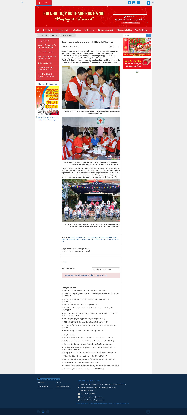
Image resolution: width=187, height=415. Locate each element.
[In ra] (115, 46)
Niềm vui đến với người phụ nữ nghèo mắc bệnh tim (82, 290)
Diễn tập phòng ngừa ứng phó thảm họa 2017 (80, 319)
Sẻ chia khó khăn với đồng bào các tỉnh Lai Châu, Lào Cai (83, 337)
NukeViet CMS (124, 404)
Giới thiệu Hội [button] (48, 30)
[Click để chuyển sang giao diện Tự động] (38, 411)
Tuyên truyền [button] (89, 30)
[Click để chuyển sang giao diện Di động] (47, 411)
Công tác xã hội (43, 41)
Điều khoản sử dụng (62, 386)
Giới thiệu (41, 382)
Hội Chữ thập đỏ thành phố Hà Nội (101, 404)
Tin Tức (58, 382)
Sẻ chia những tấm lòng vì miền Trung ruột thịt (80, 330)
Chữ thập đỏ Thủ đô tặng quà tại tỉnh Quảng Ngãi (81, 322)
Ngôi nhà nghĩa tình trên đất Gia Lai (76, 304)
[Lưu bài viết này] (119, 46)
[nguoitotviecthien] (137, 63)
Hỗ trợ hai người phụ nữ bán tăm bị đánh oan (79, 369)
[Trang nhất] (38, 30)
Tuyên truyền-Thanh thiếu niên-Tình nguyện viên (47, 46)
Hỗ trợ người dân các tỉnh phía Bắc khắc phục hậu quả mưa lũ (85, 353)
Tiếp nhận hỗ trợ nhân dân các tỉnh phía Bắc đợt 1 (81, 356)
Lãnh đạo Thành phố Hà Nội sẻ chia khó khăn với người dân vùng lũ (87, 299)
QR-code (42, 379)
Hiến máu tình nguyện (45, 52)
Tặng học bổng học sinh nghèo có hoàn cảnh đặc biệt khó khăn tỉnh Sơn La (90, 325)
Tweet (64, 262)
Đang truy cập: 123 (54, 379)
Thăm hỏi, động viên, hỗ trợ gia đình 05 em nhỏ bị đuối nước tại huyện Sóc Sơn (91, 294)
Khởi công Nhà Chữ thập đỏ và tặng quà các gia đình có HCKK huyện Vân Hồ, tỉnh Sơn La (90, 314)
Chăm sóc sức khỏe (45, 63)
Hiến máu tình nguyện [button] (106, 30)
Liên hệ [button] (46, 3)
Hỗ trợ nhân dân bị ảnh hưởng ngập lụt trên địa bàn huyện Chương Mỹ (88, 308)
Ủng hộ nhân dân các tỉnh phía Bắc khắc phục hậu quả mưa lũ (85, 359)
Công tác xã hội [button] (62, 30)
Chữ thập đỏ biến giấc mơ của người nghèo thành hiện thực (84, 341)
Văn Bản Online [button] (141, 30)
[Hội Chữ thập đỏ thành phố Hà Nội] (93, 16)
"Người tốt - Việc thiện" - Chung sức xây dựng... (46, 68)
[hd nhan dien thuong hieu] (47, 84)
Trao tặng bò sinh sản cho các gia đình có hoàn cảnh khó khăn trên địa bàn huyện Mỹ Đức (88, 348)
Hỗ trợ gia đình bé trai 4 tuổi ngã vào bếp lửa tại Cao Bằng (84, 344)
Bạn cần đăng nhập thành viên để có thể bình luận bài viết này (85, 275)
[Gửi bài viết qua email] (111, 46)
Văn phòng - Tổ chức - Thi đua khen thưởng (47, 57)
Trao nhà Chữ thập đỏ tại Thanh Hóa (76, 362)
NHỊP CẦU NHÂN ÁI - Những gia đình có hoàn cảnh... (46, 76)
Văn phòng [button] (77, 30)
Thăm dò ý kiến (43, 386)
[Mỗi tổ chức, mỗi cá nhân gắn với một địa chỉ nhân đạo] (47, 118)
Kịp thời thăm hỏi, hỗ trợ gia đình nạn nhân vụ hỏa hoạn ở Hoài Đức (87, 365)
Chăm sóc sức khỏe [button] (124, 30)
